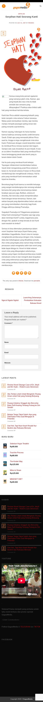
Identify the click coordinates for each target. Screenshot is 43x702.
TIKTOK (37, 627)
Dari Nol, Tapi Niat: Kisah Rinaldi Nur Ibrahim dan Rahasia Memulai (21, 427)
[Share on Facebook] (17, 273)
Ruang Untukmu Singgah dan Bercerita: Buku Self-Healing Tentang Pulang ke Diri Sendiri (23, 405)
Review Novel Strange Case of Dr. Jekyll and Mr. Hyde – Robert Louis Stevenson (23, 386)
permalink (37, 281)
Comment (8, 323)
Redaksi (31, 23)
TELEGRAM (25, 627)
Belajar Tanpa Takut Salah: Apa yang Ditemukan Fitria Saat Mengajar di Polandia (21, 417)
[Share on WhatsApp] (13, 273)
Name (6, 342)
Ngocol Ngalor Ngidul (10, 300)
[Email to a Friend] (25, 273)
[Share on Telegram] (29, 273)
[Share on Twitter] (21, 273)
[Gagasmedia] (21, 6)
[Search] (40, 6)
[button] (4, 6)
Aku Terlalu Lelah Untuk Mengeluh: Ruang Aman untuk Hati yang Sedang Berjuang (24, 395)
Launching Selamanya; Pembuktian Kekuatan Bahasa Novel (32, 300)
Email (6, 352)
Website (7, 363)
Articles (21, 13)
